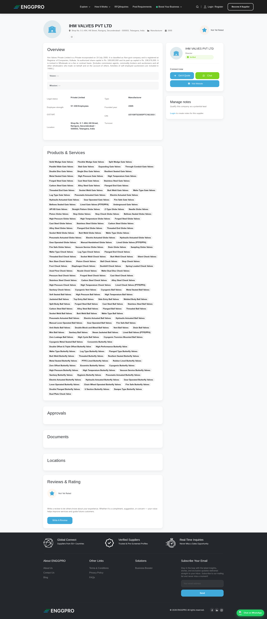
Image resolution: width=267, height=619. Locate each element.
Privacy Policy (96, 573)
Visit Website (197, 83)
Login (210, 7)
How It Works (101, 7)
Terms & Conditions (99, 568)
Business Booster (144, 568)
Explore (84, 7)
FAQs (92, 577)
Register (219, 7)
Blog (45, 577)
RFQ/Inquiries (121, 7)
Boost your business (168, 7)
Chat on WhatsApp (253, 613)
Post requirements (142, 7)
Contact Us (48, 573)
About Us (48, 568)
